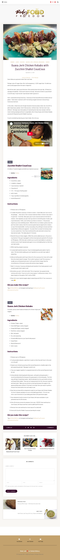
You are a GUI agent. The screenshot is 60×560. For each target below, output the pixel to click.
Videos (47, 62)
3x (39, 176)
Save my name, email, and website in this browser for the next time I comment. (25, 486)
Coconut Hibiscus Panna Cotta (47, 448)
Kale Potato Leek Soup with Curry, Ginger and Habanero (30, 513)
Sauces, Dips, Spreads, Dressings (35, 62)
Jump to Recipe (26, 77)
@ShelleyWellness (14, 288)
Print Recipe (35, 77)
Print (10, 162)
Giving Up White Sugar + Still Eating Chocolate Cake (29, 503)
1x (35, 176)
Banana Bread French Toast (12, 451)
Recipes (22, 62)
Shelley (17, 173)
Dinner (12, 62)
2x (37, 176)
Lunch (17, 62)
